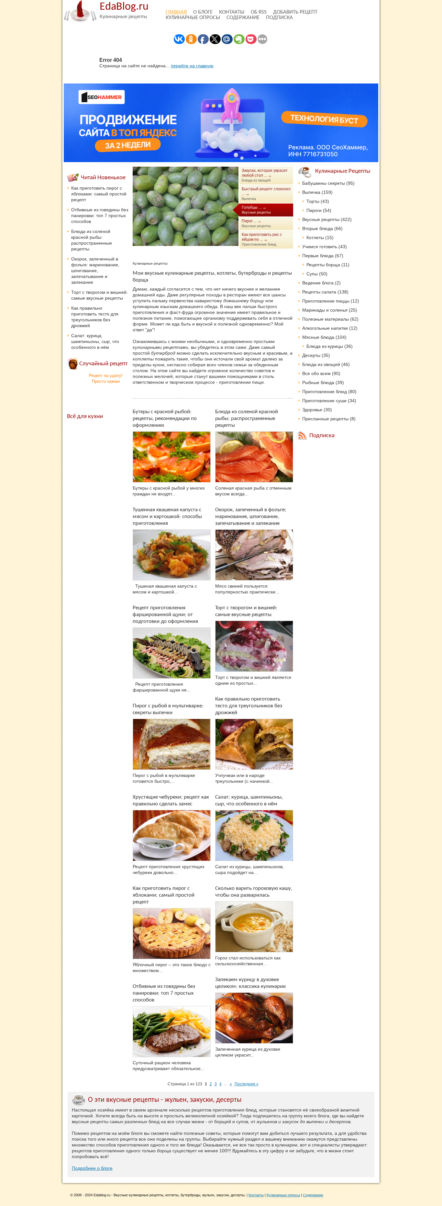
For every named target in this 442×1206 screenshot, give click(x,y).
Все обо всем (316, 373)
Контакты (231, 12)
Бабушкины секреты (323, 183)
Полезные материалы (325, 319)
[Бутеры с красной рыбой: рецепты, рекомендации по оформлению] (172, 456)
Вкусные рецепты (320, 219)
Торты (312, 201)
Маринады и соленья (325, 310)
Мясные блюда (318, 337)
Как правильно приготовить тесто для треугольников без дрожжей (248, 705)
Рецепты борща (323, 264)
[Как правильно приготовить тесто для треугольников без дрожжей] (254, 744)
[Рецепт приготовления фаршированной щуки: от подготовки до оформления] (172, 653)
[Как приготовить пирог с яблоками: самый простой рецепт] (172, 933)
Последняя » (247, 1084)
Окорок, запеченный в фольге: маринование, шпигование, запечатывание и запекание (250, 516)
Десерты (311, 355)
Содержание (243, 17)
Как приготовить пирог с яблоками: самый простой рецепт (163, 895)
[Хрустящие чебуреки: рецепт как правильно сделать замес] (172, 835)
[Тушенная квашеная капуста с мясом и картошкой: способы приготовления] (172, 555)
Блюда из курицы (324, 346)
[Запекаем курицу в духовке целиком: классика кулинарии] (254, 1018)
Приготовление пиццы (325, 301)
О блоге (203, 12)
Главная (176, 12)
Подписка (279, 17)
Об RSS (259, 12)
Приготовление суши (324, 400)
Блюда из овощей (321, 364)
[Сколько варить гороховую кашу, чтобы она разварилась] (254, 926)
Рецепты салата (319, 291)
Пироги (314, 210)
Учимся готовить (319, 246)
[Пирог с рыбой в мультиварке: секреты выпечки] (172, 744)
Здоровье (312, 409)
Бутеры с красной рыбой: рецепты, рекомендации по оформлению (165, 418)
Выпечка (311, 192)
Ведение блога (318, 282)
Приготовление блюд (324, 391)
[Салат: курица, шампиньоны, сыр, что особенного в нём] (254, 835)
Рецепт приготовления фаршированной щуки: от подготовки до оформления (165, 614)
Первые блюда (318, 255)
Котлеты (315, 237)
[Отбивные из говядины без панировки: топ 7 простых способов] (172, 1031)
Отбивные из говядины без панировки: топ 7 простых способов (164, 993)
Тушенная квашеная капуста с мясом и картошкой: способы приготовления (167, 516)
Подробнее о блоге (92, 1168)
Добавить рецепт (295, 12)
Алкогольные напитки (325, 328)
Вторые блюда (317, 228)
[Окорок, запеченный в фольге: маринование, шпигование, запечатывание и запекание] (254, 555)
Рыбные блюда (318, 382)
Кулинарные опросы (193, 17)
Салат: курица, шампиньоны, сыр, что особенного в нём (95, 341)
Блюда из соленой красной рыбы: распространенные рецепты (246, 418)
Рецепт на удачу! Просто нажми (106, 378)
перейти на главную (192, 65)
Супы (312, 273)
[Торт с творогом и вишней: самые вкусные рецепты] (254, 646)
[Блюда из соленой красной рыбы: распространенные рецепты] (254, 456)
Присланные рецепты (325, 418)
